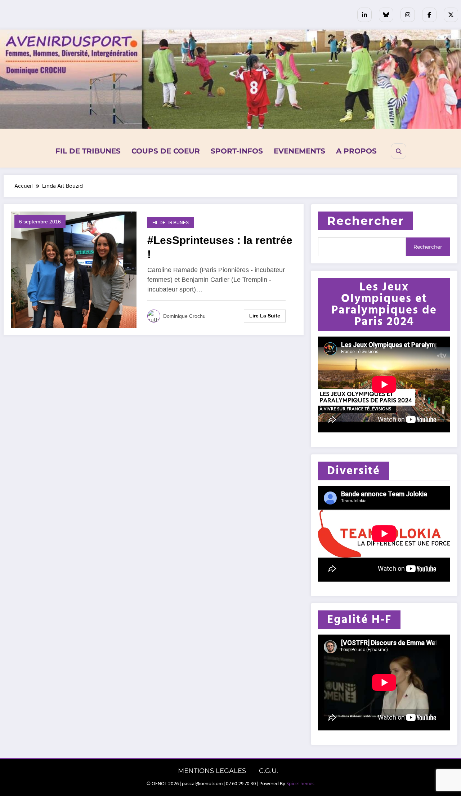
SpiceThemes (300, 783)
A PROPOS (356, 151)
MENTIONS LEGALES (212, 771)
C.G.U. (268, 771)
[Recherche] (398, 151)
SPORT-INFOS (237, 151)
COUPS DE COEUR (165, 151)
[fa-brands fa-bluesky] (386, 15)
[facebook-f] (429, 15)
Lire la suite (264, 316)
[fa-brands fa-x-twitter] (451, 15)
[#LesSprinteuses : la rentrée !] (73, 270)
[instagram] (407, 15)
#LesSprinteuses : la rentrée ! (219, 247)
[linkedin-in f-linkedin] (364, 15)
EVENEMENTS (299, 151)
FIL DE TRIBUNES (88, 151)
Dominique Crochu (184, 316)
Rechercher (365, 221)
